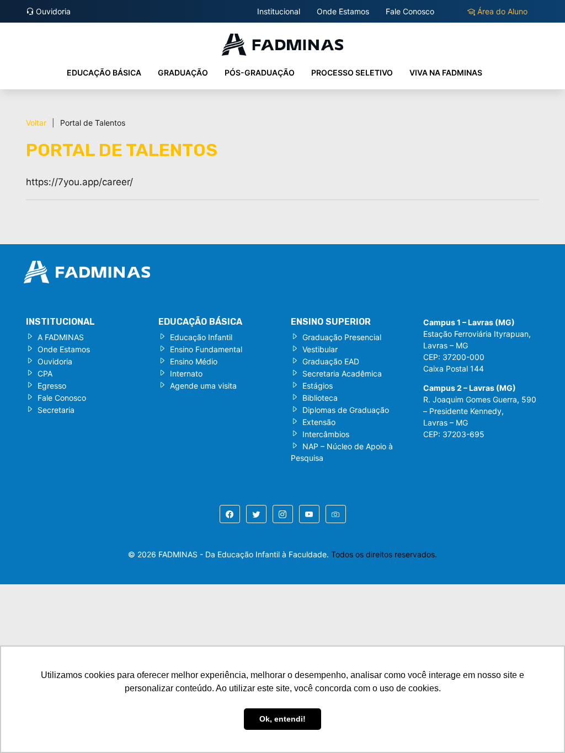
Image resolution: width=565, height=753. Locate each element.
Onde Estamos (343, 11)
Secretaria (56, 410)
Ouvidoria (52, 11)
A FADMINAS (61, 337)
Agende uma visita (203, 385)
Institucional (278, 11)
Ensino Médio (193, 361)
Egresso (52, 385)
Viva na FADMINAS (445, 72)
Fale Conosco (410, 11)
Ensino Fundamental (206, 349)
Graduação (183, 72)
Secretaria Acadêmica (342, 373)
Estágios (317, 385)
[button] (230, 514)
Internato (186, 373)
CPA (45, 373)
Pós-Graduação (260, 72)
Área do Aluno (501, 11)
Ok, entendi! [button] (282, 718)
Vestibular (320, 349)
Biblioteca (320, 397)
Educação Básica (104, 72)
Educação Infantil (201, 337)
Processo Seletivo (352, 72)
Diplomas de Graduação (345, 410)
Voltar (36, 122)
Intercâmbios (325, 434)
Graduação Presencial (341, 337)
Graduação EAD (330, 361)
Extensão (318, 422)
